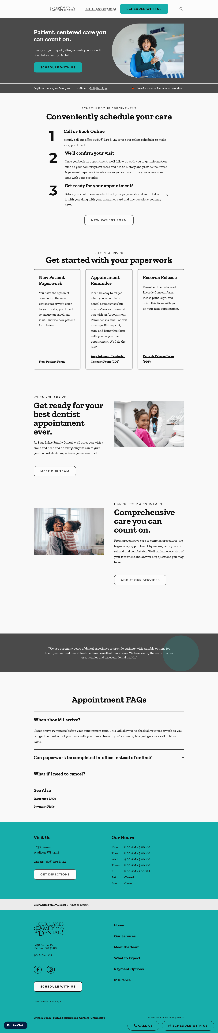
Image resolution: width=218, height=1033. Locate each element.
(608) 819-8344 (98, 88)
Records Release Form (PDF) (158, 358)
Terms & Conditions (65, 1017)
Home (119, 925)
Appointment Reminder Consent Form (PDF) (108, 358)
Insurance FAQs (45, 798)
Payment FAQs (44, 806)
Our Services (125, 936)
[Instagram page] (51, 970)
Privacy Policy (42, 1017)
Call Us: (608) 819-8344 (100, 9)
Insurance (122, 980)
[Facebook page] (38, 970)
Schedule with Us (144, 9)
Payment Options (129, 969)
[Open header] (37, 8)
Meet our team (54, 471)
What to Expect (127, 958)
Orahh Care (97, 1017)
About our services (140, 580)
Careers (84, 1017)
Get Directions (55, 874)
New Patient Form (109, 220)
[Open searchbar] (181, 8)
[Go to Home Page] (62, 9)
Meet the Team (126, 947)
